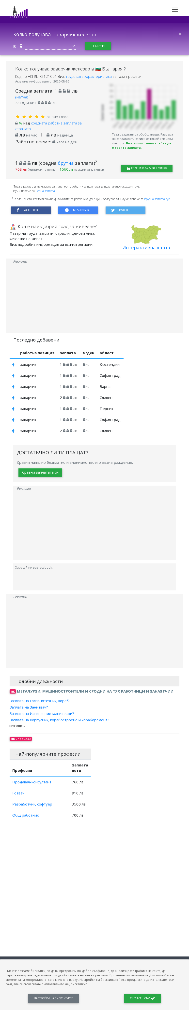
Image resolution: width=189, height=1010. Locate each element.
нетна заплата (45, 191)
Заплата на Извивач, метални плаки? (42, 713)
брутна (66, 163)
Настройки (53, 998)
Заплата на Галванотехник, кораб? (40, 700)
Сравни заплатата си (40, 472)
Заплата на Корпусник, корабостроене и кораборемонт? (59, 719)
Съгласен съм (140, 998)
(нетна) (23, 97)
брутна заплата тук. (157, 199)
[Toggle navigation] (175, 9)
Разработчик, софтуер (32, 804)
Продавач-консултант (31, 781)
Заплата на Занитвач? (29, 707)
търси (98, 45)
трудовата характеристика (89, 76)
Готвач (18, 793)
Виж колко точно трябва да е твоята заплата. (141, 145)
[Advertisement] (94, 298)
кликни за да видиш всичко (149, 168)
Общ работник (25, 815)
